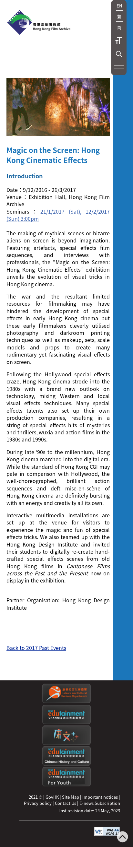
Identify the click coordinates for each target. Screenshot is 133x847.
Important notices (100, 797)
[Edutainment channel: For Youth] (66, 785)
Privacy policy (38, 803)
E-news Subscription (99, 803)
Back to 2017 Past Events (36, 648)
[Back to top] (122, 837)
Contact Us (65, 803)
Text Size (119, 40)
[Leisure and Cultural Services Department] (66, 701)
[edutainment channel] (66, 722)
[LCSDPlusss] (66, 743)
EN (119, 6)
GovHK (52, 797)
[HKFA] (38, 23)
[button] (119, 54)
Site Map (70, 797)
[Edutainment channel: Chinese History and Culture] (66, 764)
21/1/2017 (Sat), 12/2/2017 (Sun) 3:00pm (58, 214)
